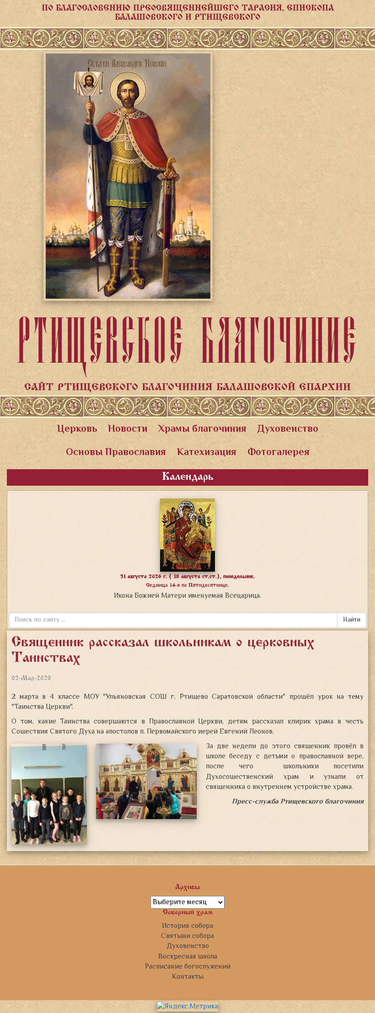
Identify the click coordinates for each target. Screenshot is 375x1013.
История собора (187, 926)
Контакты (188, 976)
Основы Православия (116, 453)
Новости (127, 429)
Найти (351, 620)
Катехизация (206, 453)
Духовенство (287, 429)
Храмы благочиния (202, 429)
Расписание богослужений (187, 966)
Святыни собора (187, 936)
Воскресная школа (187, 956)
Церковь (77, 429)
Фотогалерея (278, 453)
